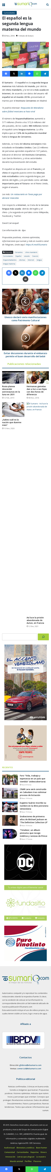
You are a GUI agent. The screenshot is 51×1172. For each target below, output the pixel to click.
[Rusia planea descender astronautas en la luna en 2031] (13, 377)
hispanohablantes (9, 260)
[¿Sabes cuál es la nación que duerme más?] (13, 409)
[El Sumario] (25, 4)
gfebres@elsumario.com (30, 1065)
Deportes (34, 1152)
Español (18, 256)
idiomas (22, 260)
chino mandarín (31, 252)
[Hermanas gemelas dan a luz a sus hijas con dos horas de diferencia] (38, 377)
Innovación (10, 1156)
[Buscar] (43, 636)
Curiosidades (9, 12)
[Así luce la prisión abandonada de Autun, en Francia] (38, 508)
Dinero (44, 1152)
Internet (31, 260)
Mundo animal (16, 1161)
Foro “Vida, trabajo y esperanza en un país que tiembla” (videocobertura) (32, 778)
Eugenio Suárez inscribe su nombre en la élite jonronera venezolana (34, 805)
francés (35, 256)
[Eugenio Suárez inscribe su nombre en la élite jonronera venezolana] (10, 806)
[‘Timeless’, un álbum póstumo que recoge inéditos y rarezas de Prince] (10, 834)
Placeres (37, 1161)
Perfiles (28, 1161)
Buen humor (41, 1147)
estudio (27, 256)
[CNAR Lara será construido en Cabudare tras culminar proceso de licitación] (10, 793)
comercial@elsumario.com (29, 1068)
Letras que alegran (25, 1156)
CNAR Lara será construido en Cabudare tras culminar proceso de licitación (33, 792)
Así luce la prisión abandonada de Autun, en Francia (35, 620)
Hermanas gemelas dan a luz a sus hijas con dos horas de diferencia (37, 390)
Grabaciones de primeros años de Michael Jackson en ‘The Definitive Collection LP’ (34, 819)
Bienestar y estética (25, 1147)
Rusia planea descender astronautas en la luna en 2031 (11, 390)
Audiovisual (9, 1147)
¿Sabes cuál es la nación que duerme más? (11, 422)
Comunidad (9, 1152)
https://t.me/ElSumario (36, 244)
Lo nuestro (41, 1156)
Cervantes (19, 252)
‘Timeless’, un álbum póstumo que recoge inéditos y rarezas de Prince (33, 833)
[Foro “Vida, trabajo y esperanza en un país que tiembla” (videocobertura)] (10, 779)
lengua (39, 260)
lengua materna (9, 264)
